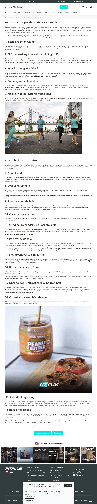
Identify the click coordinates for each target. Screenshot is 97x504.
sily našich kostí (56, 73)
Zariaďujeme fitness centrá (12, 1)
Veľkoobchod (54, 478)
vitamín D (88, 402)
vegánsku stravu (69, 403)
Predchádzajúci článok (42, 433)
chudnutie (77, 60)
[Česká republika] (6, 472)
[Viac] (89, 12)
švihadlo (14, 190)
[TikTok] (83, 476)
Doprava (29, 478)
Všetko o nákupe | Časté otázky (36, 473)
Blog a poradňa (54, 480)
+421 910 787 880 (65, 1)
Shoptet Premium (75, 500)
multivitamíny (76, 402)
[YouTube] (80, 476)
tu (34, 496)
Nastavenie (29, 500)
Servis (29, 480)
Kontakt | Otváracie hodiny (35, 470)
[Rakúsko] (11, 472)
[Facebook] (74, 475)
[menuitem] (8, 12)
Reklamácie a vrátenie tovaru (35, 475)
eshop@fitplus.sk (78, 1)
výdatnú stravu (14, 289)
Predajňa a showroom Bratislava (44, 1)
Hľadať (64, 7)
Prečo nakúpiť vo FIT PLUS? (27, 1)
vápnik (83, 402)
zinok (11, 403)
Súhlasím (68, 485)
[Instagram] (77, 475)
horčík (7, 403)
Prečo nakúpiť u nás (56, 470)
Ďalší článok (57, 433)
